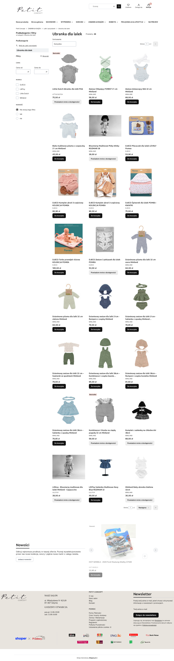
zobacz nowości (24, 559)
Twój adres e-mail (140, 609)
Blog (90, 601)
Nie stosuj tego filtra (27, 110)
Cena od (19, 68)
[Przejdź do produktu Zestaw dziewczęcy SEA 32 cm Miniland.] (141, 69)
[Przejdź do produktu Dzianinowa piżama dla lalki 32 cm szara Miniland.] (141, 239)
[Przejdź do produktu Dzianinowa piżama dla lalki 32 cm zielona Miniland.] (68, 296)
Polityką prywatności (149, 625)
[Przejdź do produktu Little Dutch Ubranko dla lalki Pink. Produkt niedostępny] (68, 69)
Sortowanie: (57, 39)
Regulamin (93, 622)
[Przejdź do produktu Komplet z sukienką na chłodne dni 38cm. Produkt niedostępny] (141, 410)
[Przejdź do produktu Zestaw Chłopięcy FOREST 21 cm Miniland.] (105, 69)
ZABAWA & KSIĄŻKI (34, 28)
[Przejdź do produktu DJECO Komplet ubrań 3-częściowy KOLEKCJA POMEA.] (68, 182)
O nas (91, 596)
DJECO (22, 85)
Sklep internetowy (86, 658)
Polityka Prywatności (97, 625)
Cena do (37, 68)
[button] (119, 6)
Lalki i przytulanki (49, 28)
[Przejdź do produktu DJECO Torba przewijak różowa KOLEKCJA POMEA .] (68, 239)
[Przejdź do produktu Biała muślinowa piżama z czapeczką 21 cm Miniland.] (68, 126)
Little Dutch (24, 93)
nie (21, 118)
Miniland (23, 98)
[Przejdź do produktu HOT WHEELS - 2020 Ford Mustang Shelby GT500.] (118, 542)
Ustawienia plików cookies (99, 627)
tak (21, 114)
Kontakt (92, 603)
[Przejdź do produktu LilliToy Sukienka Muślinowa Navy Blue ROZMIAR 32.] (105, 467)
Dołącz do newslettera (146, 615)
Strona (142, 44)
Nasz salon (93, 598)
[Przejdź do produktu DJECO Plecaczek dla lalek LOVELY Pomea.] (141, 126)
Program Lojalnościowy (98, 620)
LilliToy (22, 89)
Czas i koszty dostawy (97, 615)
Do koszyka (95, 102)
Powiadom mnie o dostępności (66, 102)
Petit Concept (20, 28)
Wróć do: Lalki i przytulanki (28, 45)
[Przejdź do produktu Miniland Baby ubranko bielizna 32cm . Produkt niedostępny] (141, 467)
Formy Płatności (95, 613)
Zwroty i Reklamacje (97, 618)
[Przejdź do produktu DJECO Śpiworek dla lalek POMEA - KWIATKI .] (141, 182)
